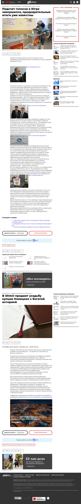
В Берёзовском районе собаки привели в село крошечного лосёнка (66, 18)
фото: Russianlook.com (33, 67)
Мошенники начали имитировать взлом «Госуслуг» (68, 87)
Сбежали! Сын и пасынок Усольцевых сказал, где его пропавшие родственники (69, 62)
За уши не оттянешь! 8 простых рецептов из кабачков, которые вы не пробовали (69, 57)
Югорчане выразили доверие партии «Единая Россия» (31, 227)
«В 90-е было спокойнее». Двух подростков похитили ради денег (68, 302)
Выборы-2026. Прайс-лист (57, 475)
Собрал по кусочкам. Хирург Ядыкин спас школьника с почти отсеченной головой (69, 308)
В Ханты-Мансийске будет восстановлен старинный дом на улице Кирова (29, 418)
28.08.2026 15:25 (6, 293)
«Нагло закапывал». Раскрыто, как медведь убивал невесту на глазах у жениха (69, 73)
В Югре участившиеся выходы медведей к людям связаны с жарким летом (66, 31)
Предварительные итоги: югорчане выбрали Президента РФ (42, 258)
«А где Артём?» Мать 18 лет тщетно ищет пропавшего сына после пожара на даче (68, 313)
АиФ (12, 339)
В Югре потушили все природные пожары (66, 37)
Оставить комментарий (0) (40, 233)
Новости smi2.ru (7, 288)
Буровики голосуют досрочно (16, 266)
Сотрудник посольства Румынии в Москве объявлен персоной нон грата (68, 92)
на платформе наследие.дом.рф (41, 397)
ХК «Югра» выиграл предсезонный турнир (66, 24)
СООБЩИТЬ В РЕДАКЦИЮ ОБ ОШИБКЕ (22, 476)
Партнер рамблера (27, 498)
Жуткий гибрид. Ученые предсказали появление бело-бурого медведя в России (69, 297)
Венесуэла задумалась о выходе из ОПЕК (68, 81)
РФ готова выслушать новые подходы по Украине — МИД (67, 102)
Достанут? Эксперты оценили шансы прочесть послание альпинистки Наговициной (69, 318)
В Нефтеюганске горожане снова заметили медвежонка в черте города (66, 12)
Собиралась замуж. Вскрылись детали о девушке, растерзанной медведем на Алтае (68, 47)
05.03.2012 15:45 (6, 6)
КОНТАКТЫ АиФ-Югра (18, 475)
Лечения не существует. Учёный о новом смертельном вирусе (68, 322)
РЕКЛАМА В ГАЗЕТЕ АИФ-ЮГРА (43, 475)
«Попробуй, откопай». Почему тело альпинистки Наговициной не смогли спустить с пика (69, 52)
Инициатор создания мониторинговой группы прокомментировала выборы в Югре (38, 263)
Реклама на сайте (29, 475)
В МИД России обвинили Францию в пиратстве (69, 97)
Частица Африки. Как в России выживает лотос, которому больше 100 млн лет (69, 67)
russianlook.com (9, 50)
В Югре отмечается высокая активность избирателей (16, 262)
